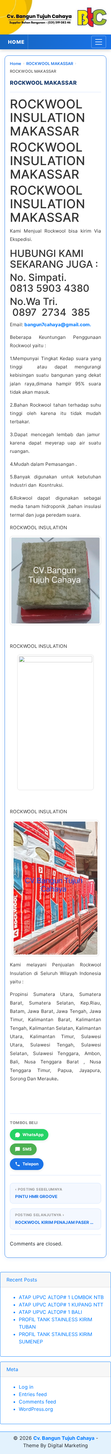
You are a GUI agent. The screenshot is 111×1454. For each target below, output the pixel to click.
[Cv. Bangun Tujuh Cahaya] (55, 17)
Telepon (31, 1163)
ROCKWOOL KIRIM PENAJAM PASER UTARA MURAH (55, 1222)
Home (15, 63)
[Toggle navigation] (98, 42)
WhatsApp (33, 1134)
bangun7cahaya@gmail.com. (57, 324)
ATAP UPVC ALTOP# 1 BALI (50, 1312)
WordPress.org (36, 1409)
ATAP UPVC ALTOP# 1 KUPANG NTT (61, 1305)
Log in (26, 1387)
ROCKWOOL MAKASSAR (49, 63)
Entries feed (33, 1394)
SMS (27, 1149)
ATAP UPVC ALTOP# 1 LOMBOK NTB (61, 1297)
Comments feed (37, 1402)
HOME (16, 42)
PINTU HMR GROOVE (36, 1196)
